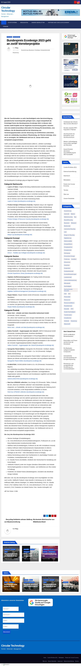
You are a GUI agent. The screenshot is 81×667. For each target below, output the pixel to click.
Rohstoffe (66, 309)
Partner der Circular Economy (58, 22)
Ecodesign (37, 50)
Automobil (66, 214)
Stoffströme (12, 22)
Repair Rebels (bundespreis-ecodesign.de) (21, 307)
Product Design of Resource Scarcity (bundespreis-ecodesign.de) (28, 219)
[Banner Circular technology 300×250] (71, 97)
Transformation (68, 315)
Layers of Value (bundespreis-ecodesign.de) (21, 201)
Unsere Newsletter (38, 22)
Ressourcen (67, 299)
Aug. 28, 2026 (8, 589)
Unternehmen (26, 551)
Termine (5, 26)
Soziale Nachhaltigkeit (69, 312)
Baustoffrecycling (68, 220)
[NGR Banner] (71, 48)
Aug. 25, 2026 (27, 589)
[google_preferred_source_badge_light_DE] (71, 36)
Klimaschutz (67, 262)
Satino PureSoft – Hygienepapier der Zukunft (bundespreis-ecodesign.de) (31, 345)
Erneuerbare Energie (69, 256)
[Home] (3, 23)
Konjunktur (67, 265)
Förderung (66, 259)
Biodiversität (67, 226)
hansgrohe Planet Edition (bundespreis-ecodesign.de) (24, 361)
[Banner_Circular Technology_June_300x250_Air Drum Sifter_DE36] (71, 65)
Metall (6, 551)
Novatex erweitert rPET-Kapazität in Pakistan (31, 586)
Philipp (16, 47)
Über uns (66, 194)
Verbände (66, 321)
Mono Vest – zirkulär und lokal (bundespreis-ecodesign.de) (26, 327)
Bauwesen (31, 50)
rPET (72, 309)
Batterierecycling (68, 217)
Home (45, 657)
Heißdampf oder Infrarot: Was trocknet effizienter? (10, 587)
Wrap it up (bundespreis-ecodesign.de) (20, 234)
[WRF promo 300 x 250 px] (71, 81)
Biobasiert (73, 223)
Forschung (13, 549)
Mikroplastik (67, 283)
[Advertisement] (30, 503)
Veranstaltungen (16, 36)
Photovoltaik (67, 296)
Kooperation (67, 268)
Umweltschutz (67, 318)
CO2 (65, 232)
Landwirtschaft (67, 277)
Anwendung (9, 36)
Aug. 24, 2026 (8, 558)
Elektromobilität (68, 241)
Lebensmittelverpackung (70, 280)
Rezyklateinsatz (68, 305)
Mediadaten (24, 22)
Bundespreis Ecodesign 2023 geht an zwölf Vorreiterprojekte (29, 42)
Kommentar (65, 582)
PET (69, 293)
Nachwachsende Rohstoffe (68, 290)
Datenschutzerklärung (70, 171)
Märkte (31, 579)
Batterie (73, 214)
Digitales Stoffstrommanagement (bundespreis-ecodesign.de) (27, 291)
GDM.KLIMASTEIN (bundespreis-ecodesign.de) (23, 379)
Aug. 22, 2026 (67, 589)
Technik (5, 582)
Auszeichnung (24, 50)
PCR (65, 293)
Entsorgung (67, 253)
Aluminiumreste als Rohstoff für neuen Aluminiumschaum (69, 135)
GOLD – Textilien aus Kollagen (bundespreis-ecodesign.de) (26, 253)
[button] (79, 24)
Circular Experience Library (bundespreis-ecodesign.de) (25, 273)
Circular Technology (12, 645)
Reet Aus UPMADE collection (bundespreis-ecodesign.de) (26, 392)
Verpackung (16, 52)
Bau (75, 217)
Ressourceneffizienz (69, 302)
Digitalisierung (67, 238)
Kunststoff (32, 549)
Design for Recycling (69, 235)
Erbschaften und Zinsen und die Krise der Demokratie (70, 342)
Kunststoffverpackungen (70, 274)
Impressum (67, 175)
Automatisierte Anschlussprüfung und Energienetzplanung (70, 357)
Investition (73, 259)
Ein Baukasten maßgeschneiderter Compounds (69, 349)
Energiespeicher (68, 247)
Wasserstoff (67, 324)
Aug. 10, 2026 (27, 558)
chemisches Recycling (69, 229)
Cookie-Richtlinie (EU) (70, 167)
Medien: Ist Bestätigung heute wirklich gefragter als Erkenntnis (70, 143)
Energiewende (67, 250)
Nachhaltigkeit (67, 286)
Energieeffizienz (68, 244)
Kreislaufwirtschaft (45, 50)
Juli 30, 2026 (46, 558)
